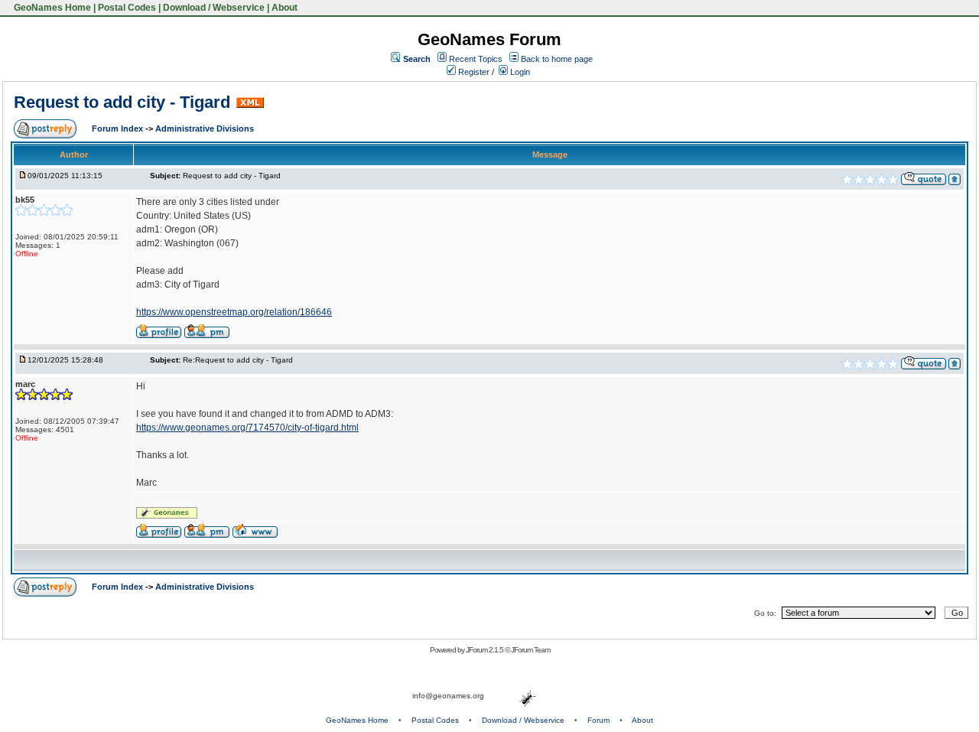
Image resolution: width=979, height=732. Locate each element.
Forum (598, 720)
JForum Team (530, 650)
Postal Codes (127, 7)
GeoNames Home (51, 7)
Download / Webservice (214, 7)
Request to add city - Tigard (122, 102)
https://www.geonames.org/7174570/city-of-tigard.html (247, 427)
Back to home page (557, 58)
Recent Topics (476, 58)
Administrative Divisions (204, 128)
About (285, 7)
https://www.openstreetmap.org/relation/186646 (234, 312)
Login (519, 71)
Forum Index (118, 128)
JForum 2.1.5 (485, 650)
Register (473, 71)
